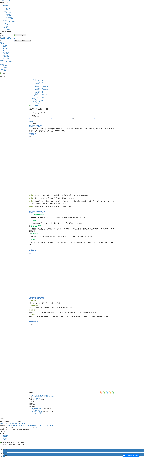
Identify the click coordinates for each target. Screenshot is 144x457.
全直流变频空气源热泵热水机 (42, 88)
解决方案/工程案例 (10, 22)
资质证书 (8, 8)
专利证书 (8, 10)
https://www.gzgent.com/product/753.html (44, 396)
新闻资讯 (5, 23)
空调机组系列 (9, 13)
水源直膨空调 (38, 83)
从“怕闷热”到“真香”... (37, 408)
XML (19, 423)
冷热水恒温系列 (9, 19)
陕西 (16, 425)
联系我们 (8, 29)
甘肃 (43, 425)
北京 (9, 425)
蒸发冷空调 (31, 395)
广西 (52, 425)
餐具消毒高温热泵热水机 (41, 94)
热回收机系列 (9, 17)
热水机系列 (8, 14)
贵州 (11, 425)
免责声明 (23, 423)
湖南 (14, 425)
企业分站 (7, 423)
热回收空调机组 (39, 100)
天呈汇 (7, 431)
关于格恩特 (5, 5)
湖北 (31, 425)
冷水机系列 (8, 16)
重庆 (47, 425)
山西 (35, 425)
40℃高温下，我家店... (37, 413)
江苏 (21, 425)
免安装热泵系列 (39, 92)
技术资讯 (8, 26)
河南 (33, 425)
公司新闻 (8, 25)
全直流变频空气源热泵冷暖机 (42, 86)
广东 (7, 425)
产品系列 (5, 11)
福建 (23, 425)
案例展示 (5, 20)
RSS (16, 423)
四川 (26, 425)
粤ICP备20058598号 (41, 428)
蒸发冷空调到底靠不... (37, 411)
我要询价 (31, 121)
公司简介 (8, 7)
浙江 (45, 425)
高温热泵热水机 (39, 91)
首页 (4, 4)
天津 (50, 425)
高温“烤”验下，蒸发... (37, 410)
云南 (40, 425)
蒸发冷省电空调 (39, 80)
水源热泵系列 (38, 103)
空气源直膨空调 (39, 82)
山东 (38, 425)
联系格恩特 (5, 28)
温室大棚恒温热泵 (39, 97)
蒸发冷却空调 (45, 395)
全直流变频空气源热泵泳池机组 (42, 89)
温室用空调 (36, 399)
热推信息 (2, 423)
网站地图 (12, 423)
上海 (19, 425)
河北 (28, 425)
